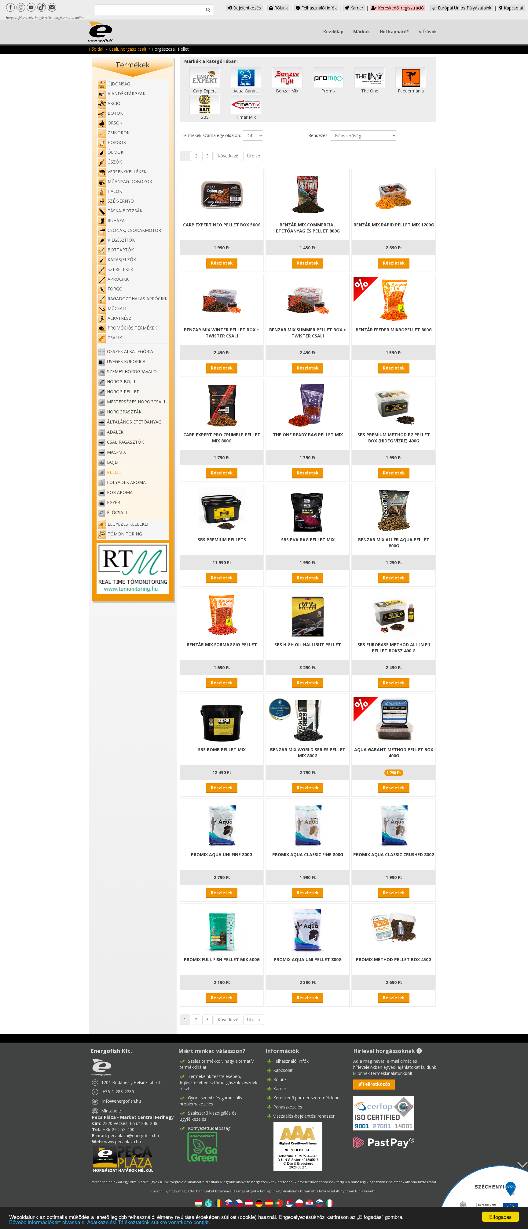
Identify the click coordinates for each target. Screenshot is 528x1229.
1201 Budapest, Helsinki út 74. (131, 1082)
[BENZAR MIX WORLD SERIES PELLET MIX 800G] (308, 720)
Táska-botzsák (125, 211)
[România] (218, 1203)
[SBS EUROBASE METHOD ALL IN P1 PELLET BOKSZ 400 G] (394, 615)
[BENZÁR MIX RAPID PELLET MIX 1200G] (394, 195)
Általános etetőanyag (134, 422)
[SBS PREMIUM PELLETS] (222, 510)
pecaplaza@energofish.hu (133, 1135)
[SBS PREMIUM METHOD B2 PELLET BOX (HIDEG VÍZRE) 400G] (394, 405)
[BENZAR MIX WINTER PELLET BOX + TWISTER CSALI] (222, 300)
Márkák (361, 31)
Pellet (114, 472)
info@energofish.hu (121, 1101)
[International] (208, 1203)
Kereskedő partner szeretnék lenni (306, 1098)
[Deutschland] (259, 1203)
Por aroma (120, 492)
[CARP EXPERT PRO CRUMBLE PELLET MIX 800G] (222, 405)
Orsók (115, 123)
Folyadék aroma (126, 482)
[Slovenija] (319, 1203)
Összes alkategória (130, 351)
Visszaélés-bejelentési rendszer (304, 1116)
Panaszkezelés (287, 1107)
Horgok (117, 142)
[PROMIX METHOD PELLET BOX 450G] (394, 929)
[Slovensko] (228, 1203)
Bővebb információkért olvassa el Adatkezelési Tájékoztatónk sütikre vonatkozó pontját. (109, 1222)
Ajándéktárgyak (126, 93)
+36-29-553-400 (118, 1129)
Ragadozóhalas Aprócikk (137, 298)
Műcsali (117, 308)
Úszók (115, 162)
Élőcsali (117, 512)
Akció (114, 103)
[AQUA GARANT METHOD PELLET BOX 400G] (394, 720)
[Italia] (329, 1203)
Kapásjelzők (122, 259)
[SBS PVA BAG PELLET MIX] (308, 510)
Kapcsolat (513, 8)
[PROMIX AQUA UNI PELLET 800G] (308, 929)
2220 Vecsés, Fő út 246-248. (130, 1123)
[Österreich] (248, 1203)
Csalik (115, 338)
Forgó (115, 289)
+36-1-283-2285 (118, 1091)
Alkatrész (119, 318)
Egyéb (113, 502)
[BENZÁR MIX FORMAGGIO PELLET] (222, 615)
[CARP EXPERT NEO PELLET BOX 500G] (222, 195)
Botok (115, 113)
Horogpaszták (124, 412)
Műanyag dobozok (130, 181)
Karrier (356, 8)
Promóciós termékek (132, 328)
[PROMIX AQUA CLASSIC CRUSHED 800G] (394, 824)
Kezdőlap (333, 31)
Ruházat (117, 220)
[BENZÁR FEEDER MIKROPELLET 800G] (394, 300)
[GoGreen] (199, 1146)
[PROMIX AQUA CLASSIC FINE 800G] (308, 824)
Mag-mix (116, 452)
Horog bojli (121, 381)
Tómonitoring (125, 534)
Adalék (115, 432)
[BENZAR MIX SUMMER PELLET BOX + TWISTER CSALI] (308, 300)
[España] (269, 1203)
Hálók (115, 191)
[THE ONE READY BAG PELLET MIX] (308, 405)
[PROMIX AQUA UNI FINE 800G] (222, 824)
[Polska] (299, 1203)
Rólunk (280, 8)
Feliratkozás (376, 1084)
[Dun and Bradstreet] (294, 1146)
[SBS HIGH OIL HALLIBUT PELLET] (308, 615)
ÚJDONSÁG (119, 84)
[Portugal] (279, 1203)
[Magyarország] (198, 1203)
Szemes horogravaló (132, 371)
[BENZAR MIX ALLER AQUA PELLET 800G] (394, 510)
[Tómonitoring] (133, 568)
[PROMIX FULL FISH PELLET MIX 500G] (222, 929)
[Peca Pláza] (123, 1158)
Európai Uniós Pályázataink (464, 8)
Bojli (112, 462)
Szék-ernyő (121, 201)
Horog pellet (123, 392)
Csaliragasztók (125, 442)
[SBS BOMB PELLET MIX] (222, 720)
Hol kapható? (394, 31)
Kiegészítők (121, 240)
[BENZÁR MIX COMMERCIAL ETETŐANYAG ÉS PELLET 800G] (308, 195)
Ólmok (115, 152)
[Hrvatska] (309, 1203)
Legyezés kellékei (128, 524)
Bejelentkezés (246, 8)
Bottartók (121, 250)
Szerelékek (120, 269)
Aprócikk (118, 279)
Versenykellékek (127, 172)
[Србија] (289, 1203)
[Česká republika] (238, 1203)
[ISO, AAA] (383, 1109)
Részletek (222, 263)
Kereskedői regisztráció (400, 8)
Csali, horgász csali (127, 49)
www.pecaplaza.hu (122, 1141)
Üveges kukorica (126, 361)
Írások (430, 31)
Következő (228, 156)
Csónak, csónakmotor (134, 230)
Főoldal (96, 49)
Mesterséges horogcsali (136, 402)
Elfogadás (500, 1216)
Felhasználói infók (318, 8)
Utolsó (253, 156)
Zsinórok (119, 132)
